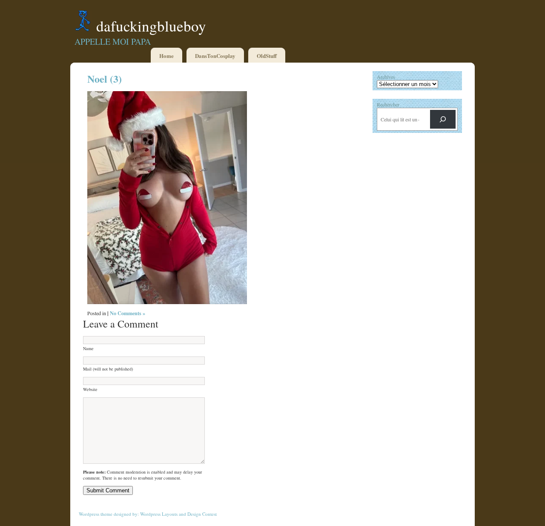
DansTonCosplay (215, 56)
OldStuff (267, 56)
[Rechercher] (443, 119)
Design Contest (202, 514)
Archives (386, 76)
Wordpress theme (95, 514)
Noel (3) (104, 78)
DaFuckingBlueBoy (151, 26)
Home (166, 56)
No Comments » (127, 313)
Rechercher (388, 104)
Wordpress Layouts (159, 514)
